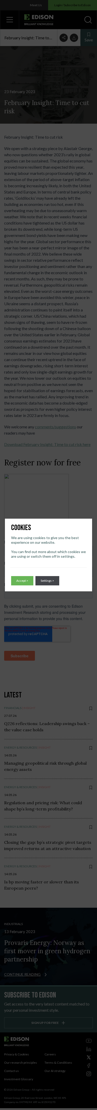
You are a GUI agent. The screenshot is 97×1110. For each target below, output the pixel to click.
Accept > (22, 581)
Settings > (47, 581)
